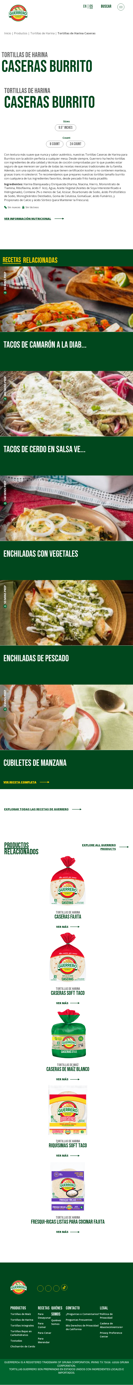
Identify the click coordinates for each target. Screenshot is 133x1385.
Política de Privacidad (106, 1316)
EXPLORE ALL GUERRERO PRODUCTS (99, 847)
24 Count (75, 144)
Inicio (7, 33)
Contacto (73, 1308)
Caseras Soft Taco (68, 991)
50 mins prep (5, 594)
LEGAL (104, 1308)
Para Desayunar (44, 1316)
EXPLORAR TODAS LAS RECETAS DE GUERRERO (36, 809)
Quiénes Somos (56, 1322)
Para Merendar (44, 1340)
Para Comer (42, 1325)
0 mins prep (5, 698)
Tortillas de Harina (42, 33)
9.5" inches (66, 127)
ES (91, 6)
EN (85, 6)
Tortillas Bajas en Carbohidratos (21, 1333)
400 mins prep (5, 386)
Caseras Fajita (68, 915)
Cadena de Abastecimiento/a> (111, 1325)
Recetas (44, 1308)
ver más (62, 927)
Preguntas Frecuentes (79, 1320)
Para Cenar (44, 1333)
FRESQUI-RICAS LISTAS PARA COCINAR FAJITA (68, 1220)
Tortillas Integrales (22, 1325)
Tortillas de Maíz (20, 1314)
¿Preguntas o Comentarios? (82, 1314)
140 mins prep (5, 491)
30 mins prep (5, 281)
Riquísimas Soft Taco (68, 1144)
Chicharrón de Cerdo (22, 1346)
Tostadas (16, 1340)
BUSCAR (106, 6)
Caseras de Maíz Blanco (67, 1067)
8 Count (55, 144)
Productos (20, 33)
